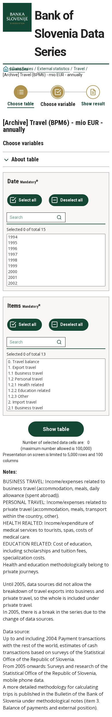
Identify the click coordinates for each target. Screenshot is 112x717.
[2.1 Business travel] (56, 408)
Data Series (22, 68)
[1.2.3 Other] (56, 396)
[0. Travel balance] (56, 362)
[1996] (56, 248)
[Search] (59, 217)
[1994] (56, 237)
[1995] (56, 243)
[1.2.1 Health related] (56, 385)
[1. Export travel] (56, 367)
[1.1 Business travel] (56, 373)
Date (13, 181)
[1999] (56, 266)
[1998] (56, 260)
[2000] (56, 272)
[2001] (56, 277)
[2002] (56, 283)
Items (14, 305)
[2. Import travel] (56, 402)
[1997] (56, 254)
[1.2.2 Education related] (56, 390)
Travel (79, 68)
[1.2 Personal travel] (56, 379)
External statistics (53, 68)
